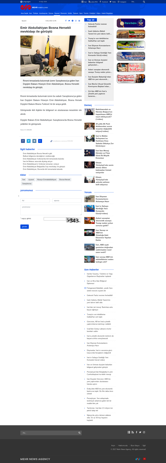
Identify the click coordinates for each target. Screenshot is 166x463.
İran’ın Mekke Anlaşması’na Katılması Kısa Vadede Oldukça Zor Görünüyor (105, 141)
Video (98, 13)
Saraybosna (26, 184)
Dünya (51, 13)
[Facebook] (136, 432)
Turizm (86, 13)
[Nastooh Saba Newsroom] (136, 459)
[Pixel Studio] (143, 459)
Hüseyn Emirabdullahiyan (46, 180)
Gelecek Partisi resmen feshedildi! (100, 295)
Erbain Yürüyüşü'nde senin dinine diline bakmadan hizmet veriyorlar (104, 168)
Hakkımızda (122, 446)
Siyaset (57, 13)
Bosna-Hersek (64, 180)
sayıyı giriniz (25, 218)
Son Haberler (91, 269)
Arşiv (85, 2)
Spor (81, 13)
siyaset (31, 180)
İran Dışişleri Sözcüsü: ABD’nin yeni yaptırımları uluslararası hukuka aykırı (98, 381)
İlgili (144, 446)
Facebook (105, 2)
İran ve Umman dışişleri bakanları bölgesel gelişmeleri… (97, 62)
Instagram (123, 2)
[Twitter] (140, 432)
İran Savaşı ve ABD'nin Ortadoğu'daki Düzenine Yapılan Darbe (103, 235)
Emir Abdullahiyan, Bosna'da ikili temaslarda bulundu (43, 169)
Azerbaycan (43, 13)
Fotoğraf (92, 13)
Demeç (88, 105)
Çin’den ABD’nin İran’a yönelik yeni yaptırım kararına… (97, 93)
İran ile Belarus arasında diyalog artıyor (37, 161)
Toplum (75, 13)
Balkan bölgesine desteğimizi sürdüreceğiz (39, 156)
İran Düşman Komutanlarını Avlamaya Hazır (102, 199)
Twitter (114, 2)
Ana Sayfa (24, 13)
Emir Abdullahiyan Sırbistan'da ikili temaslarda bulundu (43, 159)
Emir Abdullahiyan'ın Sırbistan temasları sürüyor (41, 164)
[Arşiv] (128, 432)
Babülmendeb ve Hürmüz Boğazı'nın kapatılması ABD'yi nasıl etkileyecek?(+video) (104, 114)
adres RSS (94, 2)
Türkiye (35, 13)
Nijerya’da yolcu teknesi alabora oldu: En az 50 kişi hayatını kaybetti (99, 417)
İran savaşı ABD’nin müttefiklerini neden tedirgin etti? (104, 259)
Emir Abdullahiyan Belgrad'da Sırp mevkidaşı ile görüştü (44, 167)
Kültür (70, 13)
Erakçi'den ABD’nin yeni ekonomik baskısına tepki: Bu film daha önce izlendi (100, 391)
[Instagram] (144, 432)
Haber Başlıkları (107, 13)
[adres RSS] (132, 432)
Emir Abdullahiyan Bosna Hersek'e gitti (37, 153)
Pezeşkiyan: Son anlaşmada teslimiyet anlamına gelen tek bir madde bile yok (99, 400)
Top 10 (90, 20)
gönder (24, 227)
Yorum (88, 192)
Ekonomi (64, 13)
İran (30, 13)
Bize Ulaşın (135, 446)
